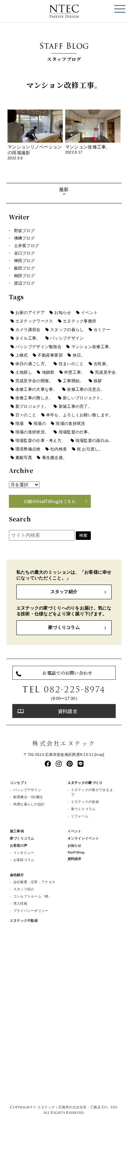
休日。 (79, 355)
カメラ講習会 (28, 329)
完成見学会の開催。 (34, 380)
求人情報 (20, 903)
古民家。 (102, 363)
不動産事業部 (50, 355)
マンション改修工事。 (92, 346)
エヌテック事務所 (79, 321)
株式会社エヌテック (63, 743)
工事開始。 (73, 380)
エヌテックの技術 (85, 802)
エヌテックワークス (34, 321)
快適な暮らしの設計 (29, 804)
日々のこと (25, 415)
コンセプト (18, 783)
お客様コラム (23, 860)
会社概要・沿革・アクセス (34, 882)
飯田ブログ (24, 268)
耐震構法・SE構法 (28, 797)
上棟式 (21, 355)
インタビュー (23, 853)
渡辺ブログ (24, 283)
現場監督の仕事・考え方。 (40, 440)
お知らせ (62, 312)
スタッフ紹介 (64, 591)
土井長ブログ (26, 245)
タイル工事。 (28, 338)
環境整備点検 (28, 449)
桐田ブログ (24, 275)
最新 (64, 189)
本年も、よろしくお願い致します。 (79, 415)
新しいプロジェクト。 (84, 398)
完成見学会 (105, 372)
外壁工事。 (74, 372)
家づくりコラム (64, 627)
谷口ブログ (24, 253)
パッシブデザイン (67, 338)
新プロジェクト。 (32, 406)
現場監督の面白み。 (94, 440)
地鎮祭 (48, 372)
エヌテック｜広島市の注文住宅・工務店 (69, 1107)
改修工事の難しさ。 (34, 398)
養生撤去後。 (54, 457)
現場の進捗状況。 (32, 432)
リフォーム (79, 816)
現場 (19, 423)
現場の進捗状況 (70, 423)
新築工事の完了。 (75, 406)
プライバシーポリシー (30, 911)
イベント (89, 312)
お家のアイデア (30, 312)
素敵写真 (23, 457)
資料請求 (67, 711)
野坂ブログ (24, 230)
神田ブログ (24, 260)
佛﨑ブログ (24, 238)
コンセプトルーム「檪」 (32, 896)
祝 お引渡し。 (90, 449)
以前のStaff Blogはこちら (50, 501)
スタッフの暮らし (67, 329)
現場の (39, 423)
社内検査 (58, 449)
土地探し (23, 372)
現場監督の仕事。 (75, 432)
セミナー (102, 329)
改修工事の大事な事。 (36, 389)
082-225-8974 (75, 689)
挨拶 (98, 380)
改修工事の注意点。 (86, 389)
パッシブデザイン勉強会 (38, 346)
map (99, 754)
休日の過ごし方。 (32, 363)
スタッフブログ (64, 51)
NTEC (64, 11)
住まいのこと (71, 363)
